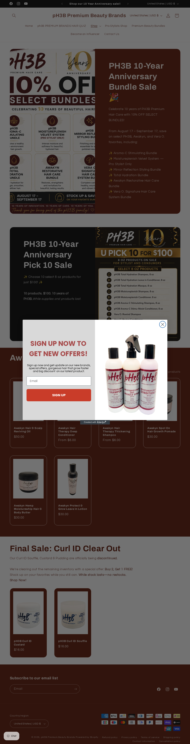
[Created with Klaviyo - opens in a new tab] (95, 422)
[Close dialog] (162, 324)
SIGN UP (59, 395)
